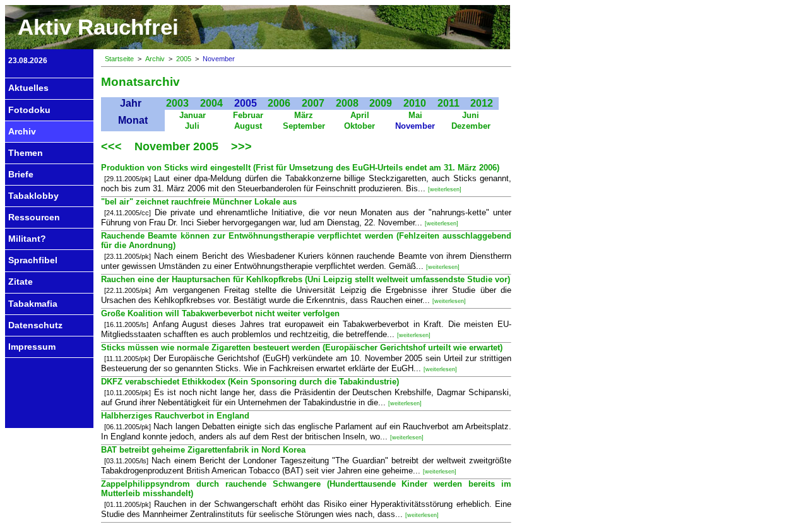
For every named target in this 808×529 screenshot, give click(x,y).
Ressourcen (34, 217)
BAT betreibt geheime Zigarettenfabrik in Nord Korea (203, 450)
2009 (380, 103)
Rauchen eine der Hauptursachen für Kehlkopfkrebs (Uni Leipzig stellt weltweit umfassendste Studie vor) (305, 279)
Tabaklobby (33, 196)
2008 (347, 103)
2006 (279, 103)
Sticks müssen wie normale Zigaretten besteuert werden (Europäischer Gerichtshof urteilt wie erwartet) (301, 347)
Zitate (20, 281)
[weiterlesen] (444, 189)
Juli (192, 126)
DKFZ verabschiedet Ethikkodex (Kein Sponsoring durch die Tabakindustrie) (250, 381)
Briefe (20, 174)
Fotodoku (29, 110)
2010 (414, 103)
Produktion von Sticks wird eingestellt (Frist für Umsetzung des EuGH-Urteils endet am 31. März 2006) (300, 167)
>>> (241, 146)
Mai (415, 115)
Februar (248, 115)
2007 (313, 103)
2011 (448, 103)
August (248, 126)
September (304, 126)
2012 (481, 103)
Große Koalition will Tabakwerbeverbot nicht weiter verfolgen (220, 313)
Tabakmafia (32, 304)
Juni (470, 115)
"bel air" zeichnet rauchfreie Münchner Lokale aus (199, 201)
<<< (113, 146)
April (359, 115)
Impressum (32, 347)
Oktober (359, 126)
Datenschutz (35, 325)
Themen (25, 153)
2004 (211, 103)
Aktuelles (28, 88)
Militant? (27, 239)
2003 (177, 103)
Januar (192, 115)
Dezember (470, 126)
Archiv (22, 131)
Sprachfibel (32, 260)
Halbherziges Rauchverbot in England (175, 415)
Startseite (119, 58)
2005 (183, 58)
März (303, 115)
